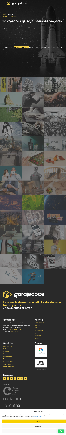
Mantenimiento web (8, 366)
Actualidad (38, 335)
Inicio (4, 14)
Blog (36, 333)
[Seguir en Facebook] (8, 378)
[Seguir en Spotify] (21, 378)
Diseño (5, 359)
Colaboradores (39, 330)
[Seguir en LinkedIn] (11, 378)
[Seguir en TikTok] (18, 378)
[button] (61, 431)
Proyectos (37, 325)
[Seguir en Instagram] (4, 378)
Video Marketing (8, 364)
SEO (4, 348)
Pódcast (37, 338)
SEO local (6, 351)
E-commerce (7, 354)
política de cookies (37, 416)
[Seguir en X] (15, 378)
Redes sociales (7, 356)
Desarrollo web (7, 346)
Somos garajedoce (40, 322)
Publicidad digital (8, 361)
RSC (36, 328)
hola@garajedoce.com (16, 329)
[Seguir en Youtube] (25, 378)
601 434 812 (14, 331)
